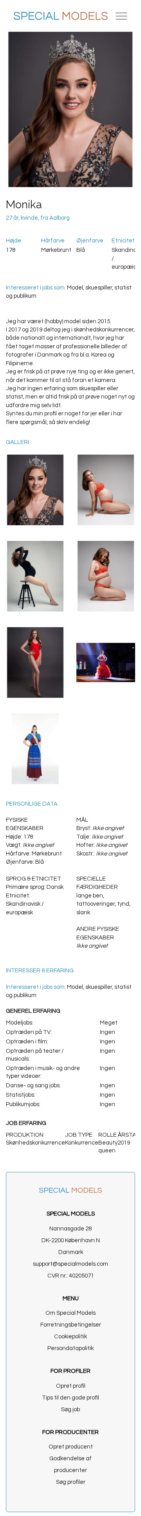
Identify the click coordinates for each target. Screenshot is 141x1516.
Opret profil (70, 1386)
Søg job (70, 1409)
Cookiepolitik (70, 1336)
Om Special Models (70, 1313)
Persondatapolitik (70, 1348)
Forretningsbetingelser (70, 1325)
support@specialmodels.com (70, 1264)
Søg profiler (70, 1482)
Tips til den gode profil (70, 1398)
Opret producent (71, 1447)
